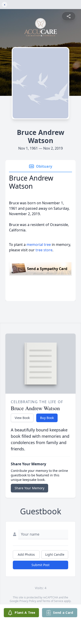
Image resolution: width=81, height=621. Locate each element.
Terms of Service (52, 601)
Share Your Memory (29, 488)
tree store (44, 249)
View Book (22, 418)
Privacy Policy (27, 601)
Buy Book (47, 418)
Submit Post (41, 565)
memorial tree (39, 244)
